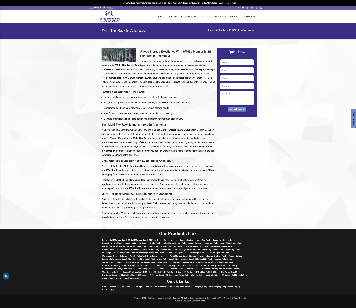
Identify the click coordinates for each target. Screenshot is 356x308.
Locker (152, 269)
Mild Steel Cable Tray (227, 265)
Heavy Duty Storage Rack (223, 240)
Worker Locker (177, 269)
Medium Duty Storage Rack (205, 249)
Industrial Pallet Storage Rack (174, 256)
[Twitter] (243, 8)
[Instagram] (247, 8)
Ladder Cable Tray (208, 265)
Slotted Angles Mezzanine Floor (163, 249)
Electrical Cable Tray (166, 265)
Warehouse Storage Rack (130, 246)
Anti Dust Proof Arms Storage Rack (170, 253)
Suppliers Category (212, 287)
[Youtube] (261, 8)
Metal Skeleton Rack (184, 259)
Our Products (188, 17)
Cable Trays (149, 265)
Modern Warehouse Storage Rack (140, 262)
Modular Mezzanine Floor (172, 246)
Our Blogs (220, 17)
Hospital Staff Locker (132, 272)
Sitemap (206, 17)
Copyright (138, 298)
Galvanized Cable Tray (187, 265)
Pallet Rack (155, 243)
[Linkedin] (256, 8)
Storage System (196, 256)
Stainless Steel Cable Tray (135, 269)
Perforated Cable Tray (112, 269)
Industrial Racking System (182, 240)
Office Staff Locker (209, 269)
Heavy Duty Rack (203, 240)
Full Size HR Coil (174, 272)
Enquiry (234, 17)
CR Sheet (226, 275)
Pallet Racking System (191, 243)
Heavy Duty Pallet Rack (214, 243)
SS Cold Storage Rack (137, 240)
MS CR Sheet (135, 278)
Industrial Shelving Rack (215, 256)
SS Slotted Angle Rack (223, 262)
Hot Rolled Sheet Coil (230, 272)
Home (160, 17)
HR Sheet (215, 272)
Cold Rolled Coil (181, 275)
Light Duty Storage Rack (229, 249)
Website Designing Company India (190, 301)
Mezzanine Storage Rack (221, 246)
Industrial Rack (123, 253)
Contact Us (249, 17)
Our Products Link (178, 233)
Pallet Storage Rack (171, 243)
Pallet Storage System (132, 265)
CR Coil (169, 275)
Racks (104, 240)
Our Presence (160, 287)
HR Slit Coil (188, 272)
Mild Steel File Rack (203, 259)
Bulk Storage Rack (196, 253)
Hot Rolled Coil (158, 272)
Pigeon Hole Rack (204, 262)
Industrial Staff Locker (229, 269)
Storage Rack (185, 249)
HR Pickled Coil (202, 272)
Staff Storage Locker (111, 272)
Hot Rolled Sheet (109, 275)
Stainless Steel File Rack (112, 262)
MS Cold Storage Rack (158, 240)
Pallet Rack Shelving (111, 265)
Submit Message (236, 109)
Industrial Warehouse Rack (114, 259)
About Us (172, 17)
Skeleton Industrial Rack (183, 262)
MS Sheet (142, 275)
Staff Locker (163, 269)
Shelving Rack (108, 253)
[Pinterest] (252, 8)
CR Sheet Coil (196, 275)
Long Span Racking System (136, 243)
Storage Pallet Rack (223, 259)
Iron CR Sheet (108, 278)
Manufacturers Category (191, 287)
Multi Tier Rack (164, 262)
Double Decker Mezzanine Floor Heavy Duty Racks (124, 249)
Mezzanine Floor (151, 246)
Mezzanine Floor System (197, 246)
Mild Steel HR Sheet (127, 275)
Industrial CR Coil (212, 275)
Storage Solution (235, 256)
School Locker (192, 269)
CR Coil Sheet (122, 278)
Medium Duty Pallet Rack (162, 259)
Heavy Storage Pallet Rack (217, 253)
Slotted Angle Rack (234, 243)
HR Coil (146, 272)
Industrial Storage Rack (142, 253)
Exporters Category (231, 287)
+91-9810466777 (106, 8)
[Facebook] (238, 8)
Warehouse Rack (109, 246)
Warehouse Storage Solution (114, 256)
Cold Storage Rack (118, 240)
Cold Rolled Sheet (239, 275)
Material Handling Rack (138, 259)
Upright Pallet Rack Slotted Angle (143, 256)
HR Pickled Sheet (156, 275)
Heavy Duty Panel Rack (112, 243)
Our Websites (108, 290)
